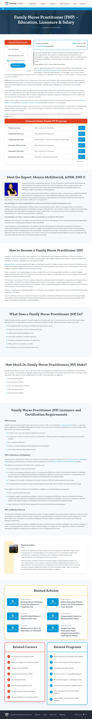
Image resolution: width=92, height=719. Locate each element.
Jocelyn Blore (50, 46)
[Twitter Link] (86, 714)
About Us (37, 714)
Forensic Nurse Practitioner (20, 668)
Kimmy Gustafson (42, 43)
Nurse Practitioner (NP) (19, 680)
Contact (45, 714)
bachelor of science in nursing (31, 102)
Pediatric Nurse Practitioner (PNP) (22, 685)
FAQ (75, 4)
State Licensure (64, 4)
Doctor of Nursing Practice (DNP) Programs (67, 662)
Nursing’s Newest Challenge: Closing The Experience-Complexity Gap (32, 604)
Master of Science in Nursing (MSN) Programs (68, 674)
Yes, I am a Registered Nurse (17, 60)
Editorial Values (81, 46)
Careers (42, 4)
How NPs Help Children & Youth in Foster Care (31, 617)
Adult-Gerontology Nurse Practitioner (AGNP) (25, 662)
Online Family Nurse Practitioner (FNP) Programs (69, 656)
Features (82, 4)
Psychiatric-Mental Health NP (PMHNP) (23, 691)
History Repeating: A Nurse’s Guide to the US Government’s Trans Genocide (72, 604)
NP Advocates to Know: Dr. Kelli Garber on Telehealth (31, 629)
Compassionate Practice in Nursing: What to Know (71, 617)
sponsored (29, 70)
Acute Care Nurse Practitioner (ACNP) (23, 656)
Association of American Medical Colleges (48, 70)
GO (81, 128)
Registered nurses (10, 264)
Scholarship (32, 4)
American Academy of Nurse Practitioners (63, 461)
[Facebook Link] (83, 715)
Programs (53, 4)
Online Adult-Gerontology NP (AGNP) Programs (68, 685)
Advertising (62, 714)
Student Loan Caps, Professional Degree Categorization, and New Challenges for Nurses (70, 632)
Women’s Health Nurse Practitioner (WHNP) (25, 697)
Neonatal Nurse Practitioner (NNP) (22, 674)
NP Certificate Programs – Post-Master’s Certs (67, 680)
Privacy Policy (53, 714)
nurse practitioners (66, 425)
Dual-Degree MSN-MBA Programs (64, 668)
